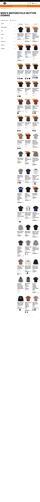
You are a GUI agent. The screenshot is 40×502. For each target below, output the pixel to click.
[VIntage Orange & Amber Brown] (18, 182)
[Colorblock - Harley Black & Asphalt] (21, 78)
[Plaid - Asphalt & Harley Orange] (25, 254)
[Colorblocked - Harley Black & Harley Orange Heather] (35, 183)
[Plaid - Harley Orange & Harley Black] (27, 312)
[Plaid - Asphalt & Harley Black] (25, 312)
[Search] (28, 3)
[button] (13, 20)
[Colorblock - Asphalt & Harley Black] (18, 78)
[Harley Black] (19, 96)
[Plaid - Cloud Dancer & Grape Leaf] (21, 130)
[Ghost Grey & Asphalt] (19, 182)
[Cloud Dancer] (25, 273)
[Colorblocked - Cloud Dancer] (33, 183)
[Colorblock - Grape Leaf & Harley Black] (19, 78)
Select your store (5, 20)
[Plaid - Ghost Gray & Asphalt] (27, 254)
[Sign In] (30, 3)
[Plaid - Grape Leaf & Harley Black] (18, 130)
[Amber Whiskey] (18, 96)
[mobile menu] (36, 3)
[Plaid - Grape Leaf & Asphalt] (19, 130)
